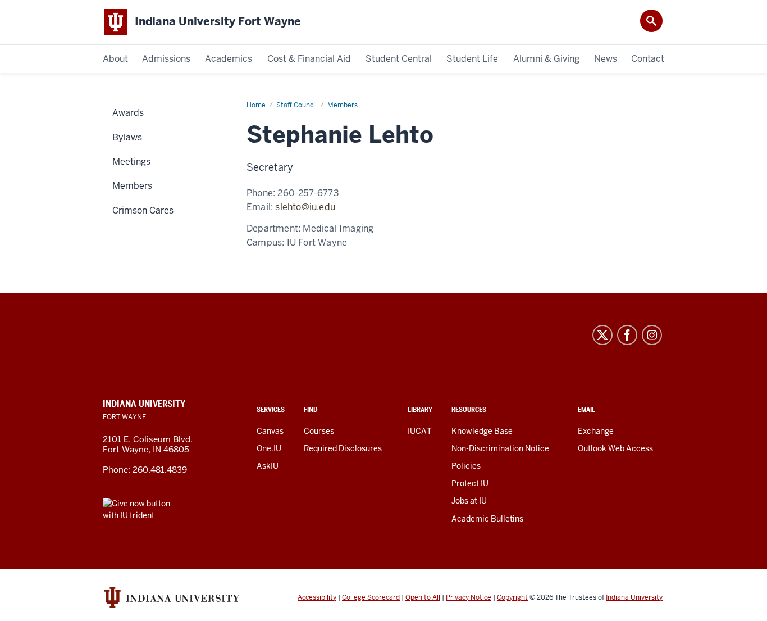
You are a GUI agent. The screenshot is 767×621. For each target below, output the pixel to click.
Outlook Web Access (615, 448)
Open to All (422, 597)
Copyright (512, 597)
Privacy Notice (468, 597)
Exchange (596, 431)
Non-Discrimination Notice (500, 448)
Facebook (627, 335)
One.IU (269, 448)
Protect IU (469, 483)
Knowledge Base (482, 431)
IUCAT (420, 431)
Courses (319, 431)
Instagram (652, 335)
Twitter (602, 335)
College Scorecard (371, 597)
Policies (466, 466)
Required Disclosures (343, 448)
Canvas (270, 431)
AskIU (268, 466)
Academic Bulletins (487, 519)
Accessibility (317, 597)
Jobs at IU (469, 501)
